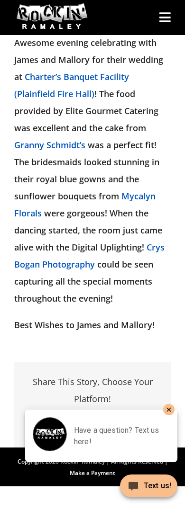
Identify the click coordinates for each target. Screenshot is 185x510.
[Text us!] (148, 489)
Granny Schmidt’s (49, 145)
